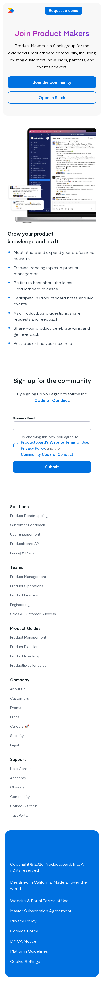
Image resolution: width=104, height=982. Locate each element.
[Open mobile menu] (90, 11)
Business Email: (24, 418)
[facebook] (15, 848)
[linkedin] (51, 848)
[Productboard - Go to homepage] (11, 10)
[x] (33, 848)
